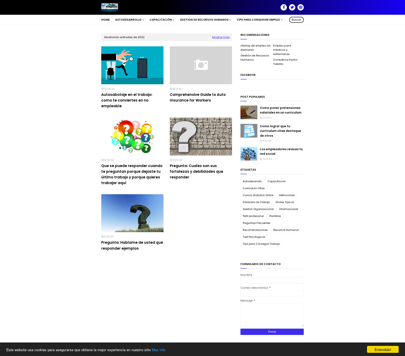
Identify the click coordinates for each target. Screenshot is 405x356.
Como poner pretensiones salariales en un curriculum (280, 110)
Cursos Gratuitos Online (258, 195)
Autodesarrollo (252, 181)
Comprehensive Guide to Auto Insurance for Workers (198, 97)
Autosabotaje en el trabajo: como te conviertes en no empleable (126, 100)
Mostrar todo (221, 37)
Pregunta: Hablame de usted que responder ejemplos (132, 245)
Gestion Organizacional (258, 209)
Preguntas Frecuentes (256, 223)
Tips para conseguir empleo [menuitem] (258, 20)
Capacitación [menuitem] (161, 20)
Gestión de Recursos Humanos (254, 58)
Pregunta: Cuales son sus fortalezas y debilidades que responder (196, 171)
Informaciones (288, 209)
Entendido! (383, 349)
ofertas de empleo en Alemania (255, 48)
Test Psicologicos (254, 237)
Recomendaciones (255, 230)
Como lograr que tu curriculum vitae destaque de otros (280, 131)
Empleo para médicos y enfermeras (282, 50)
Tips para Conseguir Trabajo (261, 244)
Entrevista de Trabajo (256, 202)
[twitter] (292, 7)
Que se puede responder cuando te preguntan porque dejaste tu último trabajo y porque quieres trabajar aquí (131, 174)
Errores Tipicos (285, 202)
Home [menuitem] (105, 20)
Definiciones (287, 195)
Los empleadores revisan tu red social (281, 151)
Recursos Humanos (286, 230)
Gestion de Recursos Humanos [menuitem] (204, 20)
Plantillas (275, 216)
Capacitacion (276, 181)
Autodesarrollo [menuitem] (128, 20)
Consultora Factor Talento (285, 62)
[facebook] (284, 7)
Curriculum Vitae (254, 188)
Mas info (158, 349)
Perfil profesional (253, 216)
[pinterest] (300, 7)
